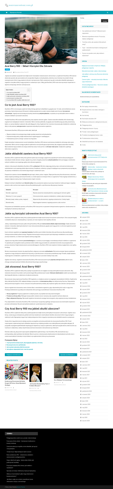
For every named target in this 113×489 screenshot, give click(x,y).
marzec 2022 (86, 335)
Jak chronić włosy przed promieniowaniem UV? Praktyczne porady (94, 157)
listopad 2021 (86, 348)
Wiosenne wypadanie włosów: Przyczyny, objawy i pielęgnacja (93, 38)
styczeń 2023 (86, 302)
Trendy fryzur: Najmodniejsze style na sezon (19, 451)
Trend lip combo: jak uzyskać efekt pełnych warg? (94, 43)
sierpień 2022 (86, 319)
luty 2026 (84, 237)
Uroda (7, 69)
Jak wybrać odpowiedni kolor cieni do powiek (20, 349)
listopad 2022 (86, 309)
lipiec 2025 (85, 260)
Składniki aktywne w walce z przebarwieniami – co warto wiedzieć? (93, 201)
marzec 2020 (86, 414)
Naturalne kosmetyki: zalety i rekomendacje (94, 71)
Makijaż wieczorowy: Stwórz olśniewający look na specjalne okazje (93, 179)
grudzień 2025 (86, 243)
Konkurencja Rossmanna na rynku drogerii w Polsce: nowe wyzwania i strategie (15, 383)
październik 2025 (87, 250)
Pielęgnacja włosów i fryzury (90, 128)
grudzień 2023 (86, 292)
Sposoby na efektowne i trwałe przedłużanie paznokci (68, 354)
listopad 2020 (86, 388)
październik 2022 (87, 312)
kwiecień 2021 (86, 371)
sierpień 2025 (86, 256)
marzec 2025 (86, 266)
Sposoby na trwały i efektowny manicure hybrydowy (21, 471)
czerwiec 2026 (86, 224)
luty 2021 (84, 378)
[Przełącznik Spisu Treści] (28, 90)
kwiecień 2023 (86, 299)
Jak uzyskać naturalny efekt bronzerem (18, 347)
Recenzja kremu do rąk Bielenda (16, 345)
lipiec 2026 (85, 220)
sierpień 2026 (86, 217)
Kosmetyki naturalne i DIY (89, 118)
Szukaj (82, 18)
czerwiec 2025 (86, 263)
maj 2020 (84, 407)
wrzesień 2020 (86, 394)
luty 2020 (84, 417)
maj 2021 (84, 368)
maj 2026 (84, 227)
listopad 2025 (86, 247)
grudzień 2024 (86, 269)
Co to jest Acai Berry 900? (13, 92)
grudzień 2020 (86, 384)
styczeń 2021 (86, 381)
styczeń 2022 (86, 342)
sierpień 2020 (86, 397)
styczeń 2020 (86, 420)
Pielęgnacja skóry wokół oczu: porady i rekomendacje (21, 438)
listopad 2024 (86, 273)
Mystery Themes (21, 487)
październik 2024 (87, 276)
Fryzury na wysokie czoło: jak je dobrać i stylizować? (93, 54)
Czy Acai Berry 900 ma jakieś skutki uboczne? (18, 100)
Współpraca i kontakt (16, 12)
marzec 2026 (86, 233)
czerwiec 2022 (86, 325)
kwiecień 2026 (86, 230)
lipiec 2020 (85, 401)
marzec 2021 (86, 374)
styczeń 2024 (86, 289)
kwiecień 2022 (86, 332)
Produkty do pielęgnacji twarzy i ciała (92, 135)
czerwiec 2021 (86, 365)
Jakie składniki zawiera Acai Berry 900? (16, 94)
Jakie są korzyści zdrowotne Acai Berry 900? (18, 96)
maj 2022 (84, 329)
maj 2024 (84, 283)
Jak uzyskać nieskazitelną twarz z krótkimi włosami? (39, 384)
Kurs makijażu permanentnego (63, 380)
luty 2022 (84, 338)
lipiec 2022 (85, 322)
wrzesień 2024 (86, 279)
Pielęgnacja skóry (87, 125)
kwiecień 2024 (86, 286)
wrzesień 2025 (86, 253)
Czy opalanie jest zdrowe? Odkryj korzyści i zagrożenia (94, 32)
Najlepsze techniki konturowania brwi (15, 354)
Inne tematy (85, 115)
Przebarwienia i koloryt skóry (90, 138)
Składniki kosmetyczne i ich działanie (92, 141)
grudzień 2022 (86, 306)
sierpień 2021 (86, 358)
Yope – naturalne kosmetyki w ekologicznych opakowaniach (94, 49)
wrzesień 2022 (86, 315)
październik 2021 (87, 351)
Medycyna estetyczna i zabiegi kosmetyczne (94, 122)
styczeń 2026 (86, 240)
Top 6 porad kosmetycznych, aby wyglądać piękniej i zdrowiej (24, 342)
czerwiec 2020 (86, 404)
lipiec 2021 (85, 361)
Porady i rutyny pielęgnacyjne (90, 132)
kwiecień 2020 (86, 411)
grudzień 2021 (86, 345)
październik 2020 (87, 391)
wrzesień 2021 (86, 355)
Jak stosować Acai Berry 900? (14, 98)
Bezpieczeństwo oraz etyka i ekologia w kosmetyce (93, 111)
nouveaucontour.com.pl (21, 72)
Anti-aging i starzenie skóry (89, 106)
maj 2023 (84, 296)
